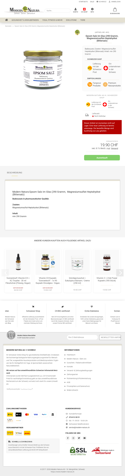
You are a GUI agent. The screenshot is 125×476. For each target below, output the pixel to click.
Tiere (82, 20)
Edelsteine (71, 20)
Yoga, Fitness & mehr (52, 20)
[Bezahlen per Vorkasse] (52, 414)
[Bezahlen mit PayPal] (44, 414)
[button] (115, 8)
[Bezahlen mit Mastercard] (27, 414)
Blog (9, 323)
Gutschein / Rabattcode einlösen (79, 363)
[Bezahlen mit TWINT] (18, 414)
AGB (68, 382)
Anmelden (115, 2)
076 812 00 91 (74, 417)
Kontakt (70, 367)
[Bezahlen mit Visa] (35, 414)
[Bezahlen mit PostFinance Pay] (10, 414)
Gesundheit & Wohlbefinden (25, 20)
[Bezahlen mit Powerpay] (18, 420)
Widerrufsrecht (72, 390)
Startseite (83, 2)
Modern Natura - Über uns (76, 359)
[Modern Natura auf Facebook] (68, 438)
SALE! (92, 2)
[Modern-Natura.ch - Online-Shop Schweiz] (23, 10)
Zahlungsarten (72, 374)
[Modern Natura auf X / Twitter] (79, 438)
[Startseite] (6, 20)
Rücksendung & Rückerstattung (79, 378)
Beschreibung (14, 172)
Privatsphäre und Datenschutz (78, 386)
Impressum (71, 355)
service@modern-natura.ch (79, 427)
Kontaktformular (75, 414)
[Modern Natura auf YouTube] (84, 438)
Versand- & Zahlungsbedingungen (79, 370)
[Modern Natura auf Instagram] (73, 438)
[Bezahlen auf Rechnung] (10, 420)
